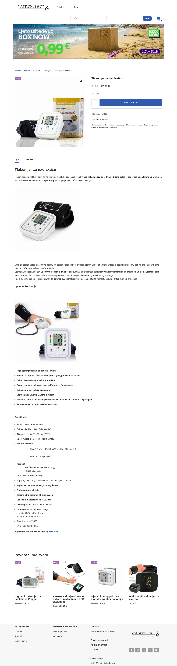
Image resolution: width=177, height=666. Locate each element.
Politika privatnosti (98, 645)
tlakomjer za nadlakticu (100, 128)
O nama (18, 631)
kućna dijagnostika (122, 125)
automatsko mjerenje (106, 125)
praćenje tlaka (152, 125)
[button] (81, 81)
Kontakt (18, 636)
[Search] (104, 18)
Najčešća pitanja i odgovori (102, 663)
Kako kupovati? (60, 631)
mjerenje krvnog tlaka (138, 125)
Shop (147, 18)
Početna (60, 7)
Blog (75, 7)
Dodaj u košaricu (131, 102)
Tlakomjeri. (54, 531)
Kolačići (94, 650)
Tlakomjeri (46, 71)
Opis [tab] (17, 159)
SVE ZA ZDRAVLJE (32, 71)
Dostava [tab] (29, 159)
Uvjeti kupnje (21, 641)
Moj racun (57, 636)
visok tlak (113, 128)
